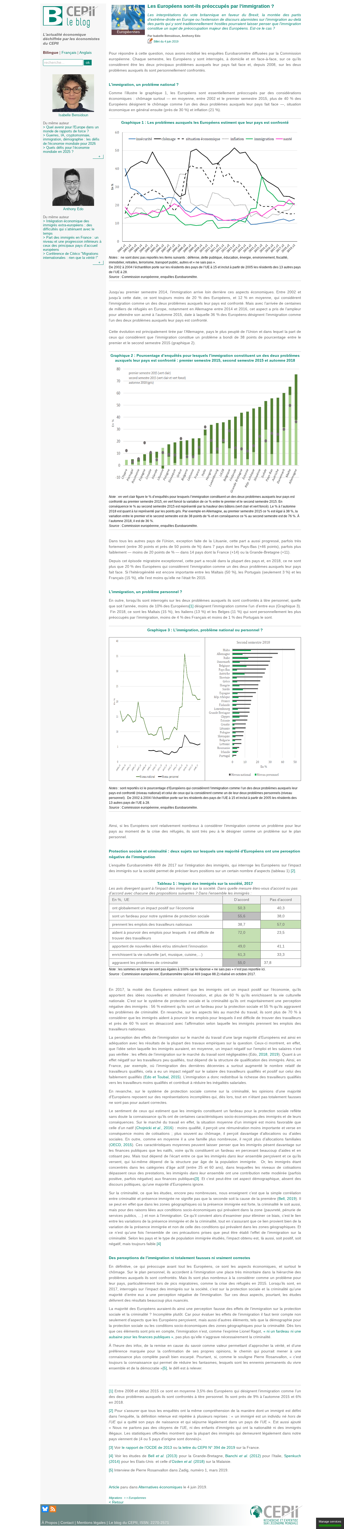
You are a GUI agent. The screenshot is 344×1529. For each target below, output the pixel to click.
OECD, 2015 (121, 1145)
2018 (263, 1054)
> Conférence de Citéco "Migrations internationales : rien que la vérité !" (70, 256)
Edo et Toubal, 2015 (162, 1077)
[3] (197, 1178)
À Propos (49, 1522)
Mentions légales (91, 1522)
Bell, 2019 (286, 1198)
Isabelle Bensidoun (166, 35)
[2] (293, 871)
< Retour (116, 1502)
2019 (274, 1054)
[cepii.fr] (276, 1515)
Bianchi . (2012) (243, 1456)
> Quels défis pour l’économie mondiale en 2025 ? (66, 150)
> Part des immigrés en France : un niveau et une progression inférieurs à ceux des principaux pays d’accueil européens (72, 244)
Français (69, 52)
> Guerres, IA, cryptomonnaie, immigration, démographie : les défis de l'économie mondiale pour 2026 (71, 139)
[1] (191, 606)
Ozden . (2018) (188, 1461)
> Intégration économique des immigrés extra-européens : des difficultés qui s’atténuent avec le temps (68, 227)
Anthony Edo (191, 35)
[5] (165, 1368)
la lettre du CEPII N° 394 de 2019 (206, 1447)
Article (114, 1487)
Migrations (115, 1497)
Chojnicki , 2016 (154, 1128)
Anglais (85, 52)
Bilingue (50, 52)
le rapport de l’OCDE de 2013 (147, 1447)
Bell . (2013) (162, 1456)
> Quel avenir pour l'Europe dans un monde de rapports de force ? (71, 129)
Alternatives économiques (160, 1487)
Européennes (137, 1497)
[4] (159, 1244)
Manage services (330, 1521)
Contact (67, 1522)
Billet (156, 41)
